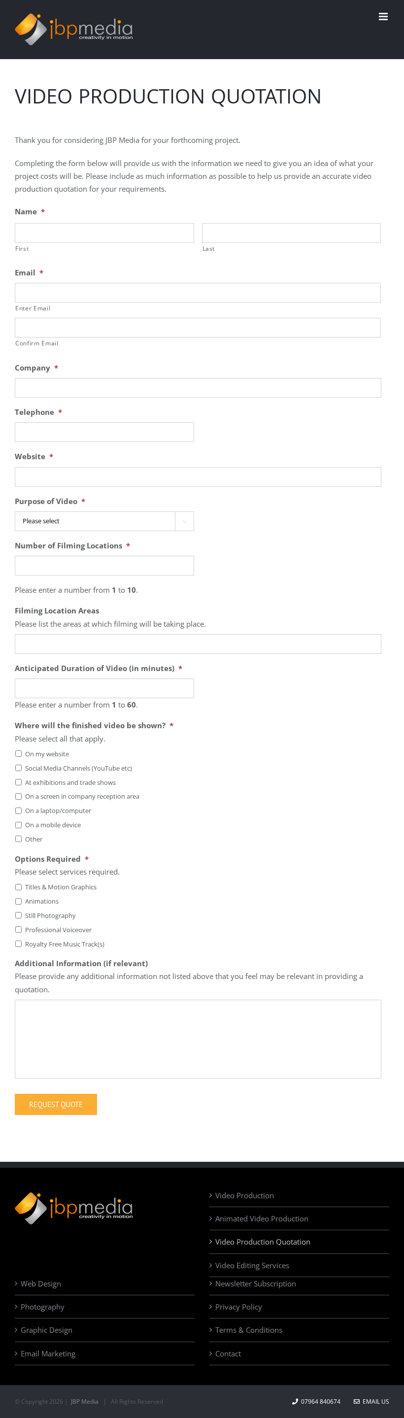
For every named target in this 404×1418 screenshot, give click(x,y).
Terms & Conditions (248, 1330)
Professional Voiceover (58, 929)
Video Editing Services (252, 1265)
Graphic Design (46, 1330)
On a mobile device (53, 824)
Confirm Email (37, 343)
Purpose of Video (50, 501)
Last (208, 248)
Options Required (52, 859)
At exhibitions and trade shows (70, 782)
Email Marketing (48, 1353)
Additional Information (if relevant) (81, 963)
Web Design (41, 1283)
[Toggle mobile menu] (384, 16)
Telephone (38, 412)
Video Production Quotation (262, 1242)
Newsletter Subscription (255, 1283)
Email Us (374, 1401)
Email (29, 272)
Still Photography (50, 915)
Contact (228, 1353)
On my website (47, 753)
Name (30, 211)
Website (34, 456)
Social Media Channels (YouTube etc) (78, 768)
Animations (42, 901)
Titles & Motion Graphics (61, 886)
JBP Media (84, 1401)
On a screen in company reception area (82, 796)
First (22, 248)
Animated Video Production (261, 1218)
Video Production (244, 1195)
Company (36, 367)
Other (33, 839)
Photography (43, 1307)
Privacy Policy (238, 1307)
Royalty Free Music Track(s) (64, 944)
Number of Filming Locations (72, 545)
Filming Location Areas (57, 610)
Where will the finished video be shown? (94, 725)
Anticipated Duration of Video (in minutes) (98, 668)
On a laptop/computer (58, 810)
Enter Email (32, 308)
